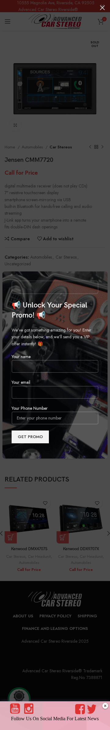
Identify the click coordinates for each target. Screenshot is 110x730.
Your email (21, 382)
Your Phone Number (30, 408)
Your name (21, 357)
